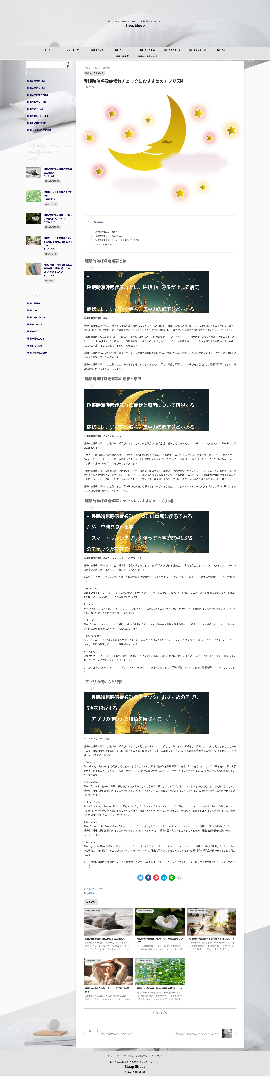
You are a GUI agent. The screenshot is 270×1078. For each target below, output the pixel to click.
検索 (68, 64)
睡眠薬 (67, 145)
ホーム (47, 50)
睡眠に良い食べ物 (197, 50)
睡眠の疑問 (222, 50)
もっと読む (162, 1012)
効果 (30, 145)
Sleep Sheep (135, 25)
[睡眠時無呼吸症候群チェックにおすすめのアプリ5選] (164, 877)
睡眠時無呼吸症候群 (147, 56)
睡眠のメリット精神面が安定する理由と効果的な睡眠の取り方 (58, 241)
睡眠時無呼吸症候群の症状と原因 (109, 236)
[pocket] (156, 877)
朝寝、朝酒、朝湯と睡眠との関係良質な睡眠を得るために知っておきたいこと (58, 268)
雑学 (58, 152)
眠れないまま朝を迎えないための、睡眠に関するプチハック (135, 1062)
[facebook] (148, 877)
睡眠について (97, 50)
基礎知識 (41, 145)
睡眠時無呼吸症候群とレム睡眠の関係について (160, 988)
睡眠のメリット (122, 50)
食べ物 (31, 159)
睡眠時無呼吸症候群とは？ (106, 232)
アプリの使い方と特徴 (104, 244)
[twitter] (140, 877)
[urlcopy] (179, 877)
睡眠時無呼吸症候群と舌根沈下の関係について (212, 938)
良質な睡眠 (46, 152)
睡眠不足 (54, 145)
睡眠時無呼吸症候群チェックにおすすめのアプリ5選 (117, 240)
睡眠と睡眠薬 (122, 56)
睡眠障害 (91, 893)
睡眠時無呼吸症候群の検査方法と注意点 (105, 938)
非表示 (99, 222)
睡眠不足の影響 (147, 50)
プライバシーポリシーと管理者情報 (132, 1056)
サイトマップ (72, 50)
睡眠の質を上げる (172, 50)
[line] (172, 877)
